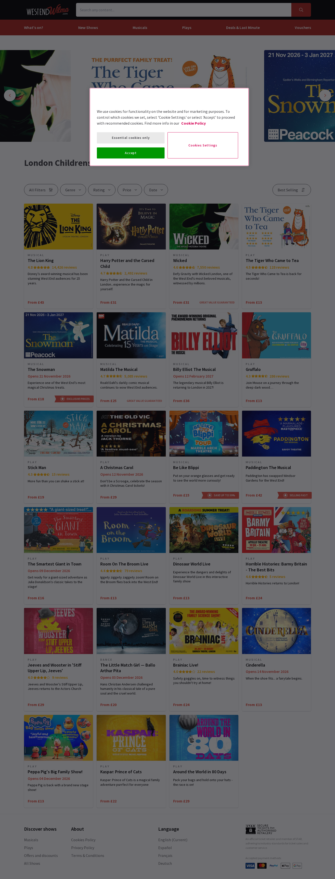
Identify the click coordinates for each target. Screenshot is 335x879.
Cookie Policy (193, 123)
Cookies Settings (202, 145)
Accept (130, 153)
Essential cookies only (131, 137)
